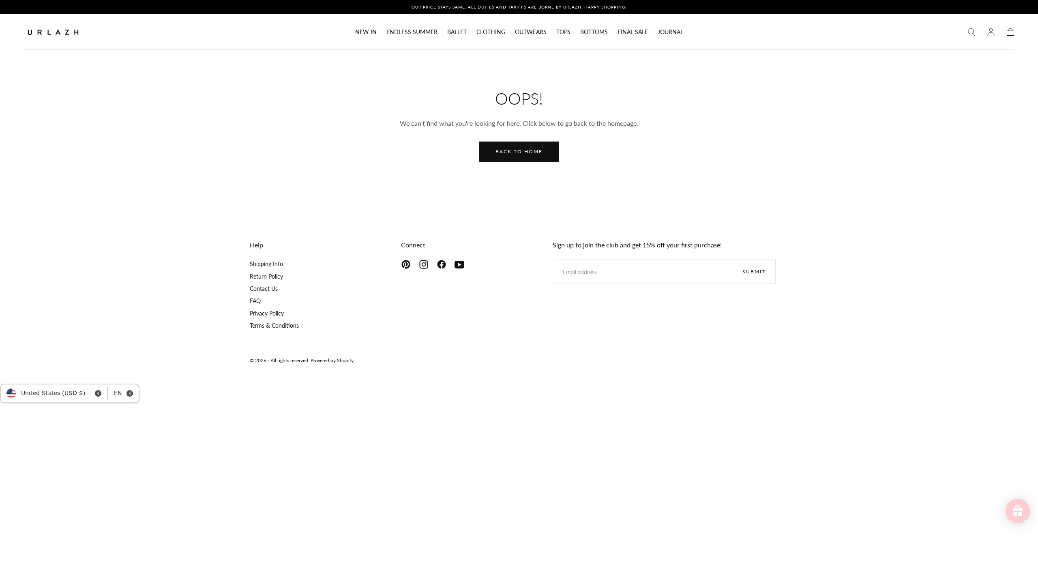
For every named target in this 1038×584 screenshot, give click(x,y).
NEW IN (366, 32)
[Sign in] (991, 32)
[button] (971, 32)
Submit (754, 271)
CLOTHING (490, 32)
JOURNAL (670, 32)
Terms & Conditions (274, 325)
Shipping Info (266, 263)
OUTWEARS (531, 32)
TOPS (563, 32)
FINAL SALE (633, 32)
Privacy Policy (267, 313)
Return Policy (266, 276)
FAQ (255, 300)
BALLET (457, 32)
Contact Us (264, 288)
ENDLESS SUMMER (412, 32)
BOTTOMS (594, 32)
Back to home (519, 151)
